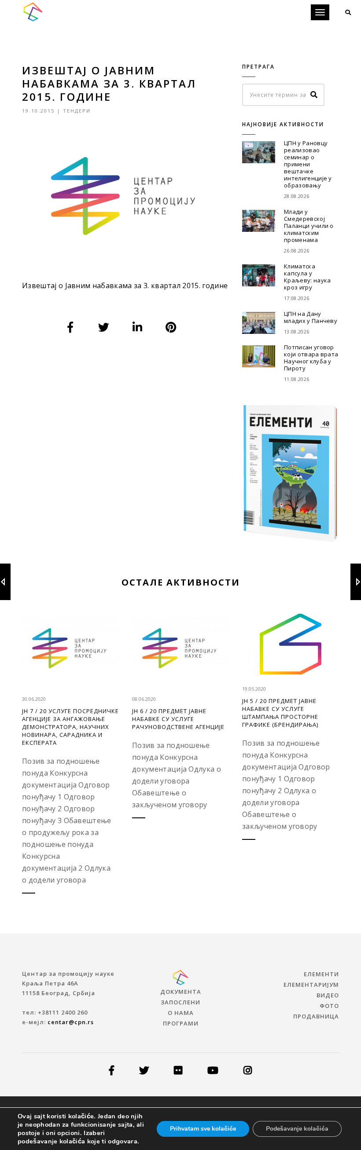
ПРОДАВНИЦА (316, 1016)
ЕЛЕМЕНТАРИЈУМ (311, 985)
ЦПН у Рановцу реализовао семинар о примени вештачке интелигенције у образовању (308, 164)
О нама (181, 1013)
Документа (180, 992)
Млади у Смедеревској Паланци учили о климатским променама (309, 226)
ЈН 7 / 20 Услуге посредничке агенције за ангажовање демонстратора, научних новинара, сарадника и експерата (70, 727)
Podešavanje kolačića (297, 1128)
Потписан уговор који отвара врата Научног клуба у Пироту (311, 357)
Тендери (77, 110)
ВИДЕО (328, 995)
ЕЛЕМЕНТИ (321, 974)
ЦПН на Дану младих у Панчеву (310, 317)
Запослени (180, 1002)
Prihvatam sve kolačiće (203, 1128)
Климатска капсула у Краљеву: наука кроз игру (307, 276)
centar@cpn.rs (71, 1022)
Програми (181, 1023)
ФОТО (329, 1006)
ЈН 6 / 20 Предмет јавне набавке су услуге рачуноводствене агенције (178, 719)
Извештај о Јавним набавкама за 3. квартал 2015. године (125, 285)
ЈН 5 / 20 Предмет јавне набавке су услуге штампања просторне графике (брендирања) (280, 713)
